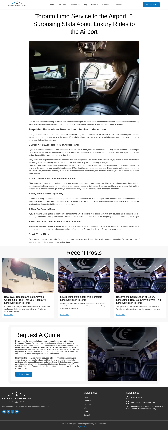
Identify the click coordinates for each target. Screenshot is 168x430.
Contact (118, 5)
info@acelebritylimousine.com (143, 402)
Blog (85, 5)
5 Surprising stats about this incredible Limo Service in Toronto (81, 298)
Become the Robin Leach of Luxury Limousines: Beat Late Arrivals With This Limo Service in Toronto (138, 299)
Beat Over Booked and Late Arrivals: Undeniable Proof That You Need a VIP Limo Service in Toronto (25, 299)
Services (73, 5)
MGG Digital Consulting (88, 427)
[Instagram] (12, 412)
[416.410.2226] (127, 397)
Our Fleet (62, 5)
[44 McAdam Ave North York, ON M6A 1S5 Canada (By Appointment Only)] (127, 407)
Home (51, 5)
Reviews (95, 5)
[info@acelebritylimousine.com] (127, 402)
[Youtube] (17, 412)
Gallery (105, 5)
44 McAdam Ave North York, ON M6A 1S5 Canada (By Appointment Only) (148, 408)
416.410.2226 (136, 398)
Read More (8, 315)
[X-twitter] (8, 412)
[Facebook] (4, 412)
